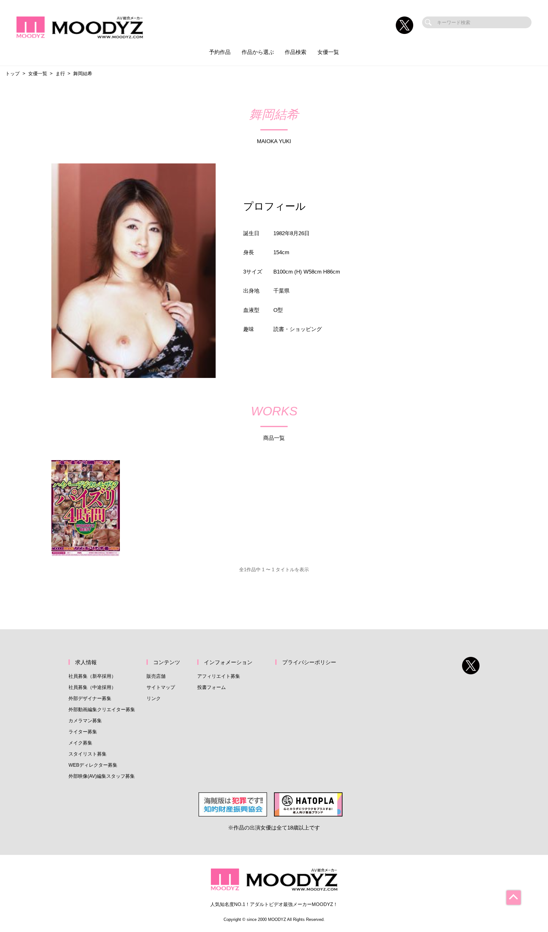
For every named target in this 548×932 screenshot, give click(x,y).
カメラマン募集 (85, 720)
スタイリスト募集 (87, 754)
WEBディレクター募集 (92, 765)
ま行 (60, 73)
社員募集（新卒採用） (92, 676)
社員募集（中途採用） (92, 687)
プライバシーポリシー (309, 662)
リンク (154, 698)
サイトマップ (161, 687)
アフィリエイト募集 (218, 676)
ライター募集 (82, 731)
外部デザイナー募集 (89, 698)
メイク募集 (80, 742)
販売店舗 (156, 676)
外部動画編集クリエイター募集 (101, 709)
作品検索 (295, 52)
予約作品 (220, 52)
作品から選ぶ (258, 52)
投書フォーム (211, 687)
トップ (12, 73)
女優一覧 (328, 52)
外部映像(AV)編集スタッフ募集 (101, 776)
